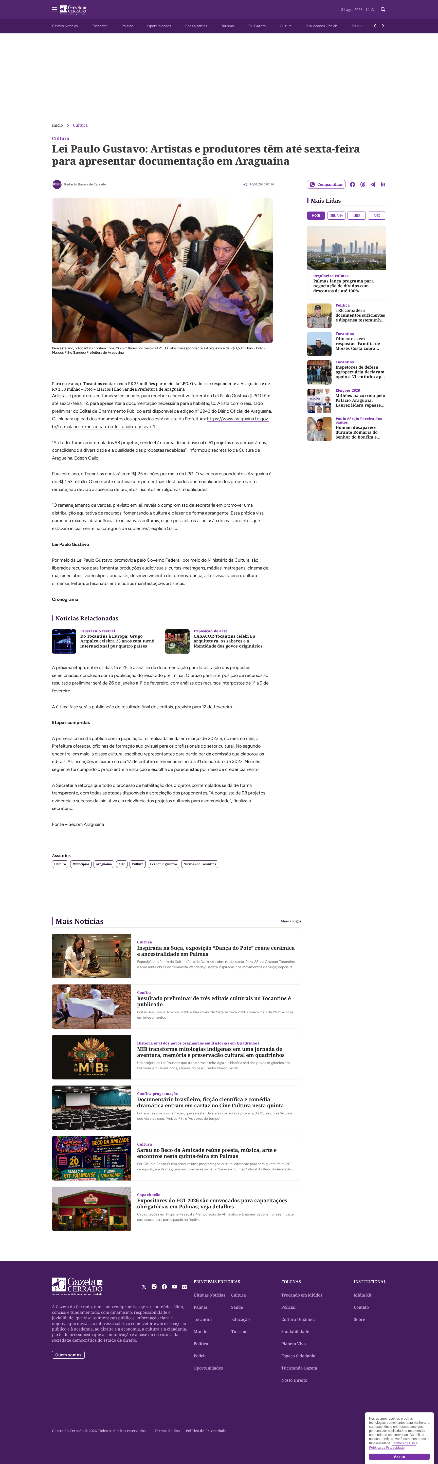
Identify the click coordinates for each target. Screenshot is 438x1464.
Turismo (227, 26)
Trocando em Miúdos (301, 1295)
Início (57, 125)
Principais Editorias (217, 1281)
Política (127, 26)
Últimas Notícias (65, 26)
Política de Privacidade (206, 1430)
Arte (121, 864)
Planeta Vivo (293, 1343)
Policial (288, 1307)
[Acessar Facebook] (164, 1287)
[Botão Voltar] (375, 26)
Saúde (237, 1307)
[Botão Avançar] (383, 26)
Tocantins (99, 26)
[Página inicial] (77, 1287)
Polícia (200, 1356)
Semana (336, 215)
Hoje (316, 215)
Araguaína (104, 864)
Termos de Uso (167, 1430)
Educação (360, 26)
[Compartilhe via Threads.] (363, 184)
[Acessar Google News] (184, 1287)
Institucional (370, 1281)
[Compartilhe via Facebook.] (353, 184)
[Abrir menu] (54, 9)
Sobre (359, 1319)
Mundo (200, 1331)
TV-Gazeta (257, 26)
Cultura (285, 26)
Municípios (80, 864)
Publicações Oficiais (322, 26)
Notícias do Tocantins (200, 864)
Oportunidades (159, 26)
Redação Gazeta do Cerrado (85, 184)
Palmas (201, 1307)
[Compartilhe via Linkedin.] (383, 184)
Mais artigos (291, 921)
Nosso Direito (294, 1380)
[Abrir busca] (383, 9)
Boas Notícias (196, 26)
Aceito (399, 1457)
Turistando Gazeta (299, 1368)
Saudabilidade (295, 1331)
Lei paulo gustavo (163, 864)
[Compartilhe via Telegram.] (373, 184)
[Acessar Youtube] (174, 1287)
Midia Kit (363, 1295)
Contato (361, 1307)
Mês (356, 215)
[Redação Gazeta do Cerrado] (57, 184)
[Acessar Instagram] (154, 1287)
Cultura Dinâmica (298, 1319)
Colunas (291, 1281)
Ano (377, 215)
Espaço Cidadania (298, 1356)
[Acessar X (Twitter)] (144, 1287)
